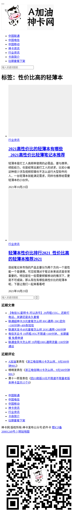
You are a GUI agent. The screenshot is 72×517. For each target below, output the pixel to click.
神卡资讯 (14, 48)
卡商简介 (14, 56)
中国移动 (14, 44)
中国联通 (14, 35)
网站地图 (24, 431)
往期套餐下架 (16, 61)
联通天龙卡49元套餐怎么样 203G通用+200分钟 (37, 329)
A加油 (12, 361)
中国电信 (14, 40)
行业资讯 (14, 52)
